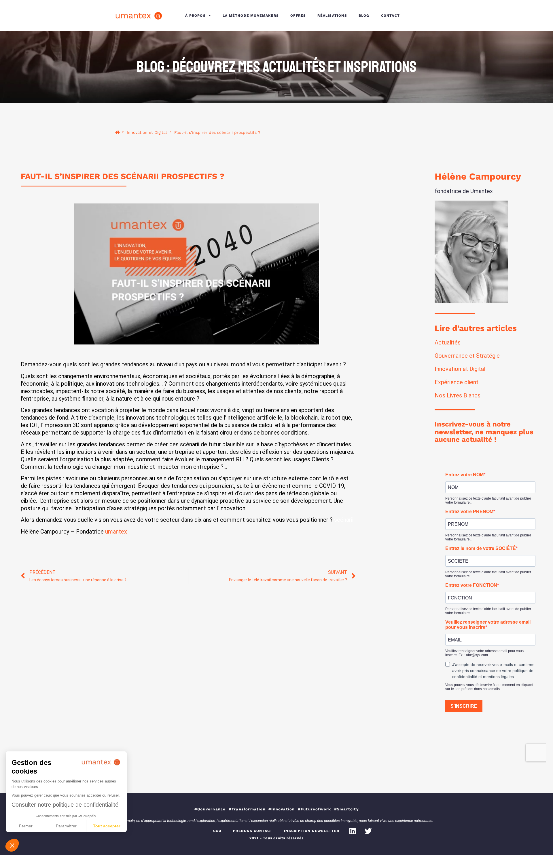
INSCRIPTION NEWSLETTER (311, 831)
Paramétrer (66, 826)
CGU (217, 831)
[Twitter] (368, 831)
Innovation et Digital (147, 132)
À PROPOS (195, 16)
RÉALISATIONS (332, 16)
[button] (12, 845)
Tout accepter (106, 826)
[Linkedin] (352, 831)
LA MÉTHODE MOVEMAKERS (251, 16)
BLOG (364, 16)
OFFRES (298, 16)
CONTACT (390, 16)
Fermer (26, 826)
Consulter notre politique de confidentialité (65, 804)
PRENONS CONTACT (252, 831)
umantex (116, 531)
